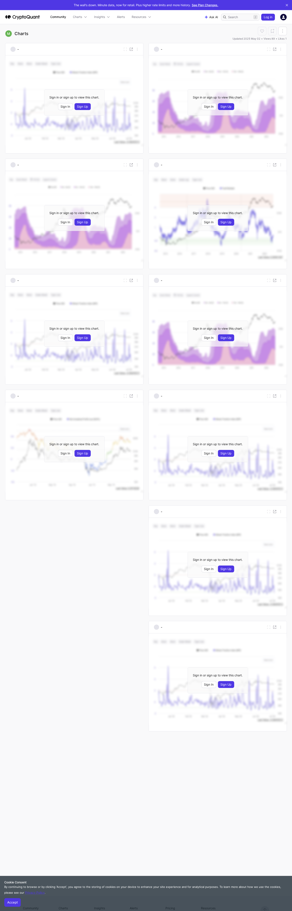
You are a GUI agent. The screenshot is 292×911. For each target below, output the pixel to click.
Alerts (121, 17)
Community (58, 17)
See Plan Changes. (205, 5)
